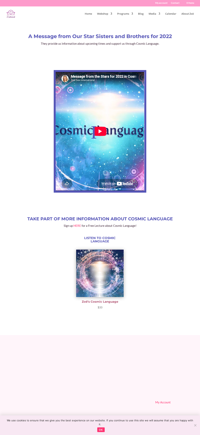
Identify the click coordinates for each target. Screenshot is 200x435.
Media (152, 13)
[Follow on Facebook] (160, 388)
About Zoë (187, 13)
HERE (77, 225)
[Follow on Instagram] (182, 388)
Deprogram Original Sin (120, 385)
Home (88, 13)
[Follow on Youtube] (171, 388)
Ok (101, 429)
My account (161, 3)
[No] (195, 425)
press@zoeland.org (25, 408)
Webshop (102, 13)
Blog (141, 13)
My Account (163, 402)
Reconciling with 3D (118, 391)
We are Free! (113, 397)
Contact (175, 3)
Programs (123, 13)
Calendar (170, 13)
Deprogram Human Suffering (123, 402)
